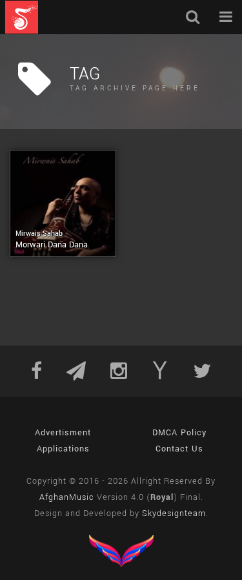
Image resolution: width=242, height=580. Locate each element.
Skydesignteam (174, 513)
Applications (63, 449)
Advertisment (63, 433)
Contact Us (179, 449)
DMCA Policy (179, 433)
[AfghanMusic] (21, 17)
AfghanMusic (66, 497)
